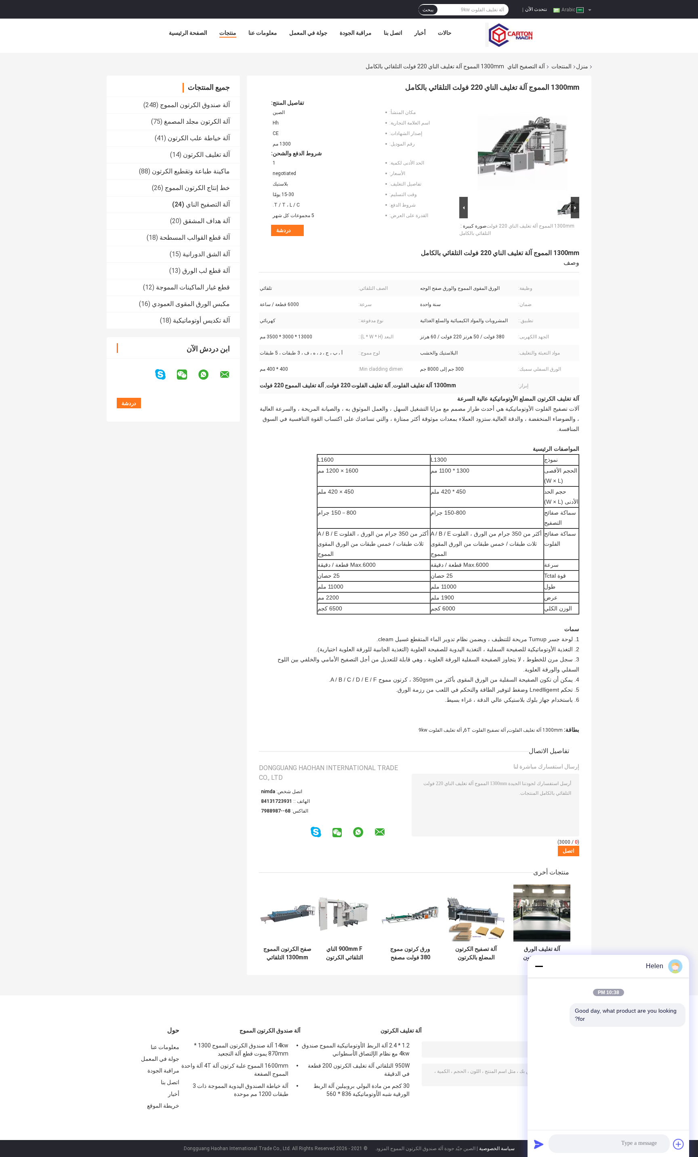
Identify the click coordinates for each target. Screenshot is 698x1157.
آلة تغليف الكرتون (206, 154)
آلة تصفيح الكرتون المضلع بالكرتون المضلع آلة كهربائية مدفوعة (476, 953)
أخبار (420, 33)
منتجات (227, 33)
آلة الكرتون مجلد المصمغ (197, 121)
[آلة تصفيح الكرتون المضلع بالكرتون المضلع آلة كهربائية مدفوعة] (476, 913)
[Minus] (539, 966)
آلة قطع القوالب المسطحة (195, 237)
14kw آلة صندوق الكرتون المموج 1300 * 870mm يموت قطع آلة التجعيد (241, 1049)
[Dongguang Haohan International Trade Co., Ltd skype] (165, 374)
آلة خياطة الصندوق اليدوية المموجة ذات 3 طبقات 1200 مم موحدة (240, 1090)
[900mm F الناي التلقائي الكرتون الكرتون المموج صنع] (344, 913)
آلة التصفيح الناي (526, 66)
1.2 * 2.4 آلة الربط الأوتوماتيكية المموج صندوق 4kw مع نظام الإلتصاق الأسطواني (356, 1049)
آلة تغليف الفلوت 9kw (440, 730)
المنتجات (561, 66)
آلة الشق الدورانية (206, 254)
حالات (445, 33)
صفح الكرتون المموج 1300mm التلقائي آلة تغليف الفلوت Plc (287, 953)
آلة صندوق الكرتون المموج (195, 105)
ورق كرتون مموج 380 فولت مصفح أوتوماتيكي (410, 953)
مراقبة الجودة (356, 33)
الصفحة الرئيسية (188, 33)
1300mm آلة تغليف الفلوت (535, 730)
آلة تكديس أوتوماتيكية (201, 320)
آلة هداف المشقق (206, 221)
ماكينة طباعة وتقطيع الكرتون (191, 171)
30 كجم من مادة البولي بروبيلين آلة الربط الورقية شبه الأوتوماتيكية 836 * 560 (361, 1090)
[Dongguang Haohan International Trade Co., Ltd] (509, 35)
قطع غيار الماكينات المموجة (193, 287)
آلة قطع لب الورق (206, 270)
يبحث (428, 10)
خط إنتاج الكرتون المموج (197, 188)
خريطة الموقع (163, 1105)
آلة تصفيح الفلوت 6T (485, 730)
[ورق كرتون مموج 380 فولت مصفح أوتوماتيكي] (410, 913)
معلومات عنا (262, 33)
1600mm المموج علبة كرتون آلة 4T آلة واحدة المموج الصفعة (234, 1069)
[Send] (538, 1144)
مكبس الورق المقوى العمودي (191, 304)
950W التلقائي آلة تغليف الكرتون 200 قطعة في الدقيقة (359, 1069)
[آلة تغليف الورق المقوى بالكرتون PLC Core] (541, 913)
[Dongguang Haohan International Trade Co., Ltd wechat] (187, 374)
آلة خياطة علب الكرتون (199, 138)
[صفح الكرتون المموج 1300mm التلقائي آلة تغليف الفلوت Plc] (287, 913)
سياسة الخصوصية (497, 1148)
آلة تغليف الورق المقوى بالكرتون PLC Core (542, 953)
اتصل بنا (393, 33)
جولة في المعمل (308, 33)
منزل (582, 66)
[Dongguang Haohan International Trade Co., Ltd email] (230, 374)
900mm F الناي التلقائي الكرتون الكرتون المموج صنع (345, 953)
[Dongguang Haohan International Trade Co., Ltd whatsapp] (208, 374)
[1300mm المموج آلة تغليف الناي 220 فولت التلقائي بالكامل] (522, 147)
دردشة (283, 230)
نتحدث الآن (536, 9)
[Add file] (678, 1144)
